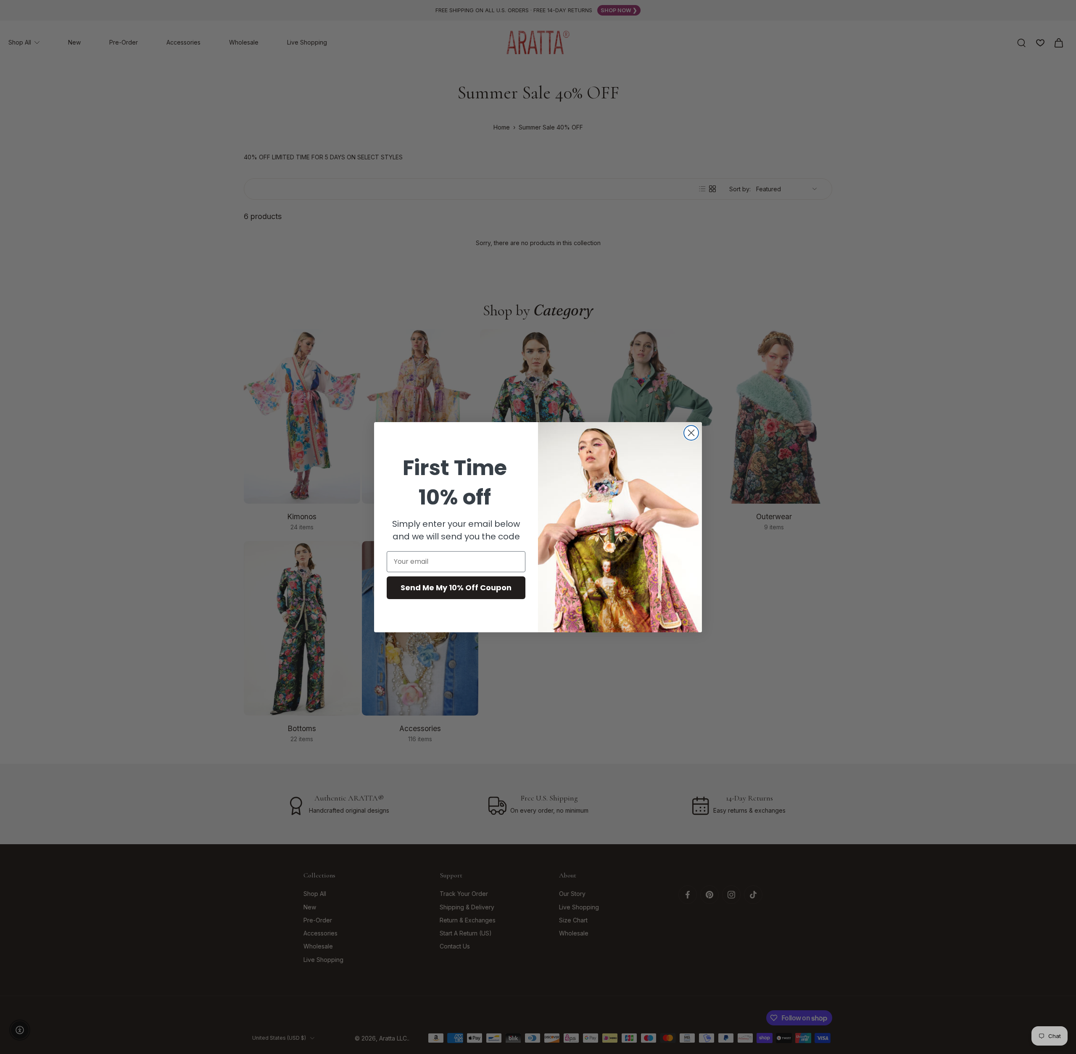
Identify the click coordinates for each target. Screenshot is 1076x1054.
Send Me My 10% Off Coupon (456, 587)
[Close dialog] (691, 432)
